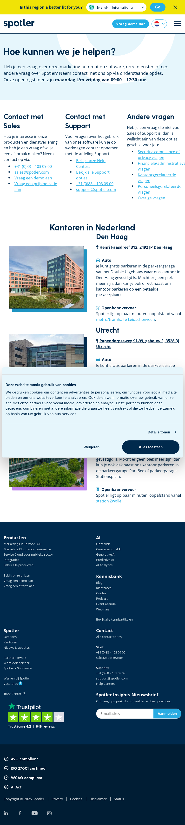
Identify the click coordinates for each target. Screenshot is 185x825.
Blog (99, 582)
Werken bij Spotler (17, 678)
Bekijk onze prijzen (17, 575)
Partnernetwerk (15, 657)
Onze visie (103, 544)
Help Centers (105, 683)
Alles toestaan (151, 447)
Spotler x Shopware (18, 668)
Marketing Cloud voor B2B (22, 544)
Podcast (102, 598)
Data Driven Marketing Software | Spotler (19, 23)
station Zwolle (108, 501)
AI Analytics (104, 565)
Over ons (10, 637)
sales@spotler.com (31, 172)
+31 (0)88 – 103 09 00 (33, 166)
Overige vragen (151, 198)
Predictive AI (105, 560)
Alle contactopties (109, 637)
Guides (101, 593)
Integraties (11, 560)
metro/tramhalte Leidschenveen (125, 319)
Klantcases (103, 588)
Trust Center (13, 694)
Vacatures (12, 683)
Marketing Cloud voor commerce (27, 549)
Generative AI (105, 554)
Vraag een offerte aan (19, 586)
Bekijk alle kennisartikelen (114, 619)
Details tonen (159, 432)
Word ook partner (16, 663)
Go (157, 7)
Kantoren (10, 642)
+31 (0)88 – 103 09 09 (94, 183)
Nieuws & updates (17, 647)
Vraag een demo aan (33, 178)
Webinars (103, 609)
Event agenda (106, 604)
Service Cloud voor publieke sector (28, 554)
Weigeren (91, 447)
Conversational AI (108, 549)
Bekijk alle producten (18, 565)
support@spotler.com (96, 189)
